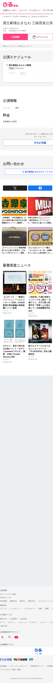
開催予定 (13, 601)
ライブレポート (29, 608)
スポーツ (33, 622)
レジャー (43, 622)
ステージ (11, 622)
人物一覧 (3, 626)
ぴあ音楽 (15, 16)
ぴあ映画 (13, 619)
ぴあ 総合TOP (7, 16)
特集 (40, 608)
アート (2, 622)
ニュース (23, 10)
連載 (47, 608)
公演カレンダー (6, 597)
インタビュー (35, 10)
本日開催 (3, 601)
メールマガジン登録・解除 (10, 669)
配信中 (22, 601)
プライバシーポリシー (18, 666)
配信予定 (31, 601)
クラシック (22, 622)
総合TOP (3, 619)
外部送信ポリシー (37, 666)
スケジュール (42, 37)
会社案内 (3, 666)
